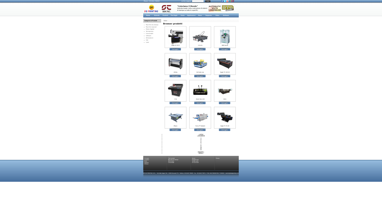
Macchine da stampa (152, 24)
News (200, 15)
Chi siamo (146, 158)
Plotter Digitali (150, 29)
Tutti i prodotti (171, 158)
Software (226, 15)
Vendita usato (195, 161)
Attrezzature (149, 38)
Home (148, 15)
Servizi (193, 158)
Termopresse (149, 31)
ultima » (201, 153)
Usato (183, 15)
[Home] (158, 8)
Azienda (156, 15)
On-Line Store (195, 162)
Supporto (208, 15)
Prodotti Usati (195, 159)
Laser (147, 42)
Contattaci (146, 159)
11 (201, 149)
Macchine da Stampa (173, 159)
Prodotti (165, 15)
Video (217, 15)
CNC (147, 40)
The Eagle (174, 15)
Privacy (218, 158)
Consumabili (149, 33)
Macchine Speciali (151, 27)
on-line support (186, 1)
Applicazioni (191, 15)
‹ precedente (201, 135)
